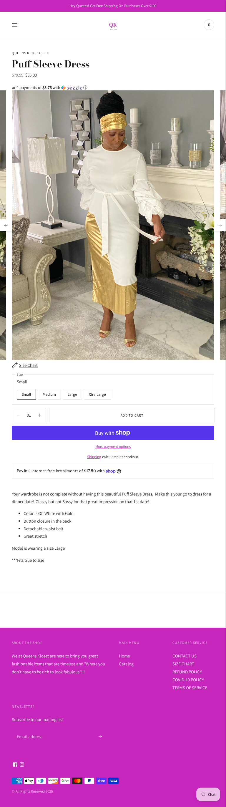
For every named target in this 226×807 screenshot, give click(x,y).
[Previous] (6, 225)
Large (72, 394)
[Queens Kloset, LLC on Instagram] (22, 765)
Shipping (94, 456)
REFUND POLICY (187, 672)
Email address (29, 729)
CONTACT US (184, 656)
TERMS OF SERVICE (189, 687)
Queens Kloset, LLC (30, 53)
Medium (49, 394)
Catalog (126, 664)
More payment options (113, 446)
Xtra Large (97, 394)
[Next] (220, 225)
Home (124, 656)
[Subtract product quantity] (39, 415)
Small (26, 394)
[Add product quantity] (18, 415)
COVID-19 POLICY (188, 679)
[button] (113, 87)
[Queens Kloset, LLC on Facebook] (15, 765)
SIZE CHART (183, 664)
